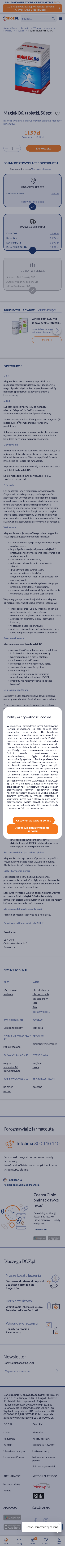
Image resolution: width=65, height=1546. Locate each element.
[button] (59, 1523)
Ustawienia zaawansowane (33, 820)
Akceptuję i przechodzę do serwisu (32, 829)
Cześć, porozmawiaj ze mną (42, 1526)
